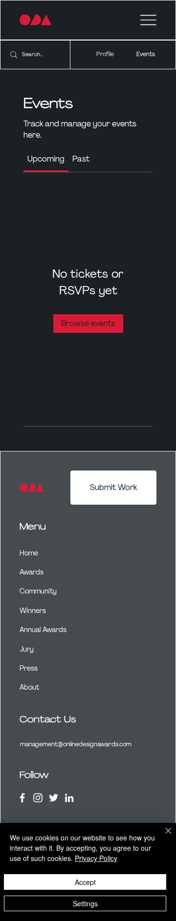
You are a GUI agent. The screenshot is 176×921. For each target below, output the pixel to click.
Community (38, 591)
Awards (32, 572)
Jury (27, 649)
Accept (85, 882)
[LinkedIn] (69, 798)
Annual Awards (43, 629)
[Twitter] (53, 798)
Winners (33, 610)
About (29, 687)
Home (29, 553)
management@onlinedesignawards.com (76, 744)
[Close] (162, 836)
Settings (85, 903)
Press (29, 668)
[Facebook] (22, 798)
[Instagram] (38, 798)
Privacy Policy (96, 858)
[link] (46, 159)
